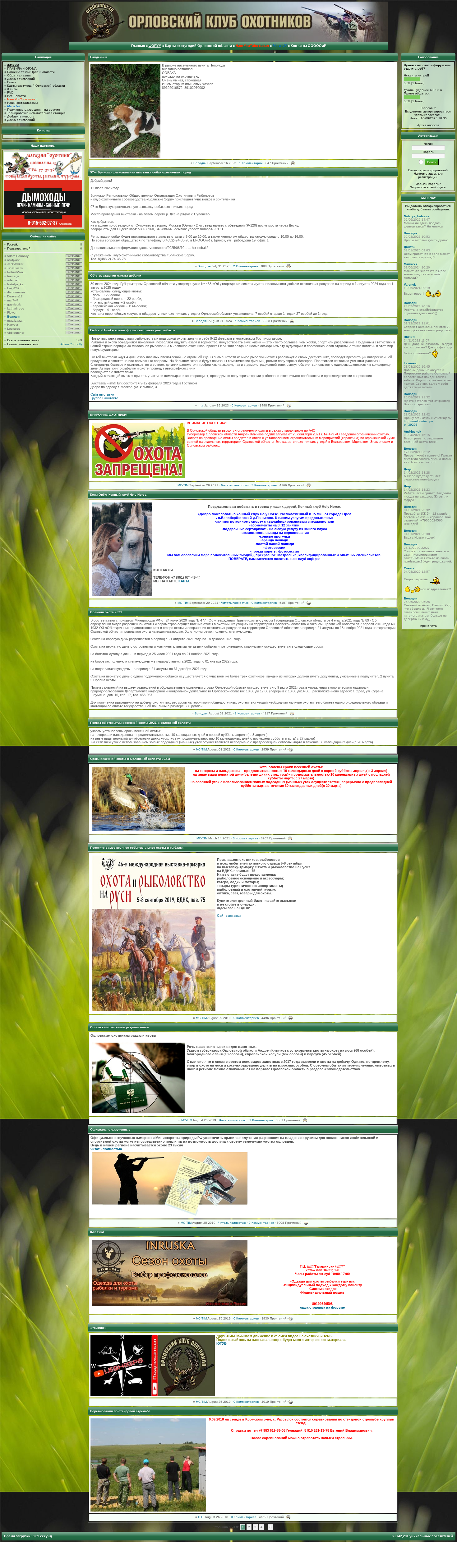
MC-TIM (183, 485)
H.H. (201, 1517)
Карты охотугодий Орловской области (36, 85)
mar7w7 (12, 300)
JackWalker (15, 264)
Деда (408, 469)
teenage (13, 276)
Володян (13, 316)
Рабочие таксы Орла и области (31, 72)
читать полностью (106, 1149)
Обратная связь (19, 75)
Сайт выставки (102, 394)
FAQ (10, 92)
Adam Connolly (18, 256)
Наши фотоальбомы (22, 102)
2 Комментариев (245, 266)
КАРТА (184, 581)
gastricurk (14, 304)
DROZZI (409, 337)
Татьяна (410, 363)
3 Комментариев (264, 485)
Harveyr (12, 324)
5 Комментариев (247, 321)
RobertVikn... (16, 272)
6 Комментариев (244, 405)
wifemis (12, 280)
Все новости (16, 96)
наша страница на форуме (322, 1307)
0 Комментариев (264, 602)
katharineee (15, 308)
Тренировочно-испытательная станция (36, 113)
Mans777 (411, 264)
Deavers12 (15, 296)
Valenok (410, 284)
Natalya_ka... (16, 284)
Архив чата (428, 625)
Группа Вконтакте (104, 398)
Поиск (11, 82)
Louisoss (13, 328)
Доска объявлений (21, 78)
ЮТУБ (221, 1343)
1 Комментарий (251, 163)
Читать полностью (235, 485)
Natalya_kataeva (416, 216)
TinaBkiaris (15, 268)
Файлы (12, 89)
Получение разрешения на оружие (33, 109)
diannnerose (16, 292)
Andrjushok (412, 431)
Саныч (409, 568)
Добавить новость (20, 116)
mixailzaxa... (16, 320)
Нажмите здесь (425, 173)
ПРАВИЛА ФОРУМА (22, 68)
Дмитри (409, 247)
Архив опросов (428, 125)
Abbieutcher (15, 332)
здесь (441, 187)
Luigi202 (13, 288)
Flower (11, 312)
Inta (200, 405)
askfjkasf (13, 260)
